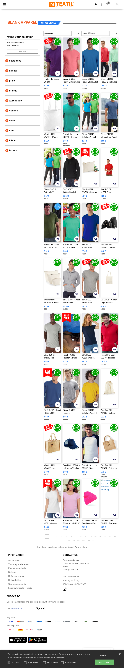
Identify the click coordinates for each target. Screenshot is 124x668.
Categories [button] (15, 60)
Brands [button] (13, 90)
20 (95, 536)
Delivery (12, 572)
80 (74, 541)
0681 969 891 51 (71, 576)
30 (100, 536)
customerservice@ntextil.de (76, 563)
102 (88, 541)
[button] (96, 4)
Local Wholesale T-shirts (20, 588)
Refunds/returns (16, 576)
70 (69, 541)
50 (110, 536)
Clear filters (23, 51)
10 (91, 536)
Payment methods (17, 568)
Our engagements (17, 584)
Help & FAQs (14, 580)
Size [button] (11, 130)
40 (105, 536)
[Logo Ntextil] (61, 4)
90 (78, 541)
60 (115, 536)
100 (83, 541)
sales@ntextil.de (70, 569)
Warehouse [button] (15, 100)
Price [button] (12, 80)
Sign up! (40, 608)
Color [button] (12, 120)
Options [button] (13, 110)
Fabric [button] (12, 140)
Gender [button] (13, 70)
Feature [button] (13, 150)
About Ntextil (14, 560)
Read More (60, 658)
